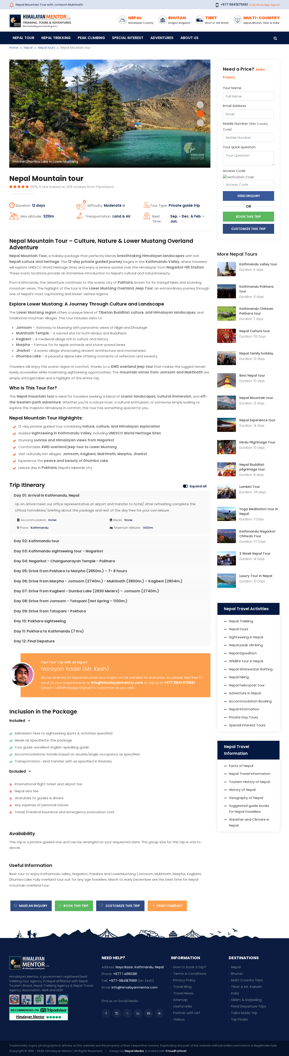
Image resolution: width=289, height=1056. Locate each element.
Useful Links (182, 1006)
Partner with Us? (186, 1012)
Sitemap (180, 999)
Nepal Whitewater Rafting (251, 669)
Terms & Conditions (189, 973)
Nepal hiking (239, 677)
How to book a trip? (189, 967)
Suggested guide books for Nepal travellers (249, 808)
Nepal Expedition (243, 653)
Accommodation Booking (250, 701)
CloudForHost (175, 1051)
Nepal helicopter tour (247, 685)
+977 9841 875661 (179, 682)
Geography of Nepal (246, 797)
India (235, 993)
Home (13, 48)
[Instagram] (116, 1013)
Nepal (28, 48)
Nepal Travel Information (249, 773)
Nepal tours (46, 48)
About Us (189, 37)
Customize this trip (122, 905)
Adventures (161, 37)
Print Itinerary (169, 905)
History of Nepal (242, 789)
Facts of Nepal (241, 765)
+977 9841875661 (234, 4)
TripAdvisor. (105, 186)
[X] (127, 1013)
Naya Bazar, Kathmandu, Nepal (140, 967)
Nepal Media (134, 1051)
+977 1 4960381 (125, 974)
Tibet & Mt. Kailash (246, 986)
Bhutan (237, 973)
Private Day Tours (243, 717)
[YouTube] (148, 1013)
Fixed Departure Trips (248, 1006)
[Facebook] (106, 1013)
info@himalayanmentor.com (117, 682)
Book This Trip (76, 905)
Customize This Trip (248, 229)
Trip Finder (239, 1019)
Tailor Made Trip (244, 1012)
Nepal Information (244, 709)
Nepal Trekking (56, 37)
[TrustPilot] (159, 1013)
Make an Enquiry (32, 905)
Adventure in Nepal (245, 693)
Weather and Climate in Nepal (249, 822)
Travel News (183, 993)
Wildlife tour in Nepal (246, 661)
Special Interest (127, 37)
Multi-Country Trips (247, 980)
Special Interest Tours (247, 725)
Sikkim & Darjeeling (246, 999)
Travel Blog (182, 986)
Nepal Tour (23, 37)
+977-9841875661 (123, 980)
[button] (200, 104)
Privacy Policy (184, 980)
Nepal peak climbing (246, 645)
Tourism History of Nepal (249, 781)
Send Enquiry (248, 196)
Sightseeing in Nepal (246, 637)
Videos (179, 1019)
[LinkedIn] (137, 1013)
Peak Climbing (91, 37)
